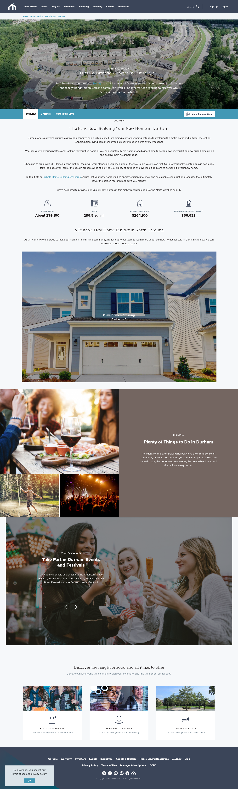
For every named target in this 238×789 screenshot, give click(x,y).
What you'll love (65, 114)
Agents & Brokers (126, 759)
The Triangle (50, 16)
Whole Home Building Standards (62, 177)
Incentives (69, 6)
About (44, 6)
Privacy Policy (90, 765)
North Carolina (36, 16)
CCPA (153, 765)
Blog (187, 759)
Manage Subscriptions (133, 765)
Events (93, 759)
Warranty (97, 6)
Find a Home (30, 6)
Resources (123, 6)
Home (25, 16)
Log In (225, 6)
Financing (84, 6)
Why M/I (56, 6)
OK (29, 781)
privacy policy (39, 774)
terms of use (19, 774)
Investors (80, 759)
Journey (176, 759)
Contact (110, 6)
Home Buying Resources (154, 759)
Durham (61, 16)
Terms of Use (109, 765)
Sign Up (214, 6)
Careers (53, 759)
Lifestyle (46, 114)
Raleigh (97, 83)
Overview (31, 114)
